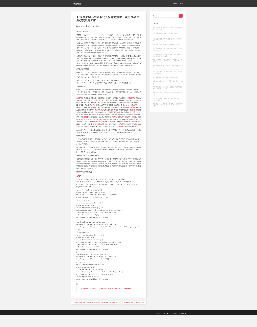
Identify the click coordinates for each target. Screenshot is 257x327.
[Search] (181, 16)
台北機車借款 (102, 119)
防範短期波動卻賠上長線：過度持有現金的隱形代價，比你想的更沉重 (167, 88)
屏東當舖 (92, 105)
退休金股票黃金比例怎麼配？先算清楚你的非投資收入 (167, 61)
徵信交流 (77, 3)
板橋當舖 (79, 126)
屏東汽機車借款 (98, 124)
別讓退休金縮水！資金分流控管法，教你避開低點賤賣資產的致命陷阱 (167, 55)
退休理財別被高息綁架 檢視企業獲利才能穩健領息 (168, 66)
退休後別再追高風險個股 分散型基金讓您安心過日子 (168, 82)
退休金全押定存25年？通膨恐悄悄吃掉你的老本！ (167, 40)
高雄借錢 (135, 107)
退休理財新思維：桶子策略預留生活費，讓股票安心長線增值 (167, 49)
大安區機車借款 (104, 100)
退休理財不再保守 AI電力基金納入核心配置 (166, 45)
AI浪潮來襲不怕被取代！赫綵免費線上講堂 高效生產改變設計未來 (105, 288)
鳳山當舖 (129, 103)
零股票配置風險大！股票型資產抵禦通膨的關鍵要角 (167, 93)
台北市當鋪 (123, 126)
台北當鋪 (103, 107)
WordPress (182, 313)
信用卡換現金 (134, 110)
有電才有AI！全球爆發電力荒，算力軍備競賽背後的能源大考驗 (167, 28)
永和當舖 (137, 124)
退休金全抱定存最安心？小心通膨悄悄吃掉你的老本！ (167, 34)
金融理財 (174, 3)
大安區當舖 (130, 98)
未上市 (94, 112)
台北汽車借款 (119, 103)
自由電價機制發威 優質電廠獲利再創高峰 (165, 77)
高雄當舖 (134, 119)
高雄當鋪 (79, 98)
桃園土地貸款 (126, 122)
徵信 (181, 3)
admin (89, 26)
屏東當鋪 (85, 117)
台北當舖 (86, 119)
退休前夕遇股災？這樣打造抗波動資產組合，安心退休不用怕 (167, 99)
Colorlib (169, 313)
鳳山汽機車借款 (110, 112)
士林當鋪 (135, 100)
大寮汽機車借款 (117, 117)
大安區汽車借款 (92, 100)
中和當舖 (99, 103)
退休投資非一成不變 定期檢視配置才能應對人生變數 (168, 105)
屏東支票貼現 (99, 110)
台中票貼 (94, 114)
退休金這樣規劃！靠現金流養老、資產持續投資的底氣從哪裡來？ (167, 72)
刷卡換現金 (99, 122)
